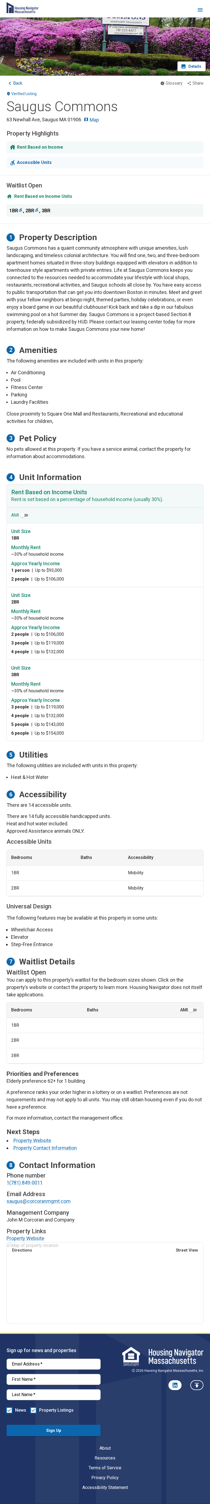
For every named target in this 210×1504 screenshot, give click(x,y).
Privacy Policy (105, 1477)
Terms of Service (105, 1467)
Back (17, 83)
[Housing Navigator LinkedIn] (175, 1385)
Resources (105, 1458)
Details (194, 66)
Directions (22, 1250)
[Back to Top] (196, 1385)
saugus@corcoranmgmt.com (39, 1201)
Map (94, 120)
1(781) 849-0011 (25, 1182)
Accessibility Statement (105, 1487)
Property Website (32, 1140)
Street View (187, 1250)
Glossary (174, 83)
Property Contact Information (45, 1148)
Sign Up (53, 1430)
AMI (15, 515)
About (105, 1448)
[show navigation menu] (200, 11)
